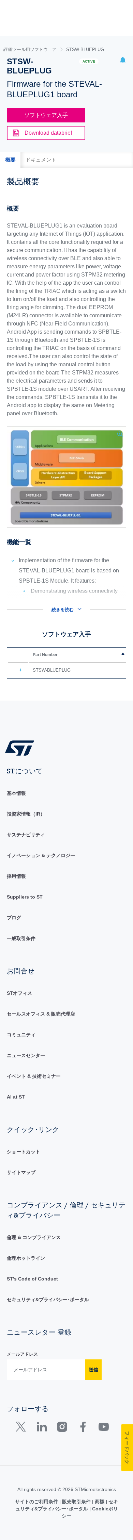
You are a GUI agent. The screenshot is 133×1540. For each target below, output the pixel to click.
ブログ (14, 917)
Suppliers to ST (25, 897)
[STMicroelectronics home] (22, 748)
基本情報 (16, 793)
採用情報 (16, 876)
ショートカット (23, 1151)
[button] (122, 61)
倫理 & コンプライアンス (34, 1237)
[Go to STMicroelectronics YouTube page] (103, 1428)
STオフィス (19, 993)
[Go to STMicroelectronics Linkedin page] (41, 1428)
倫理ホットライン (26, 1258)
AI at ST (16, 1097)
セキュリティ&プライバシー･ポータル (48, 1299)
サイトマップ (21, 1172)
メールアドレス (22, 1354)
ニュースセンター (26, 1055)
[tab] (10, 160)
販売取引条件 (76, 1501)
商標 (99, 1501)
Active (89, 61)
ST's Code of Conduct (32, 1279)
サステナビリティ (26, 834)
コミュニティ (21, 1034)
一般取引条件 (21, 938)
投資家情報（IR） (26, 814)
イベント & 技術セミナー (34, 1076)
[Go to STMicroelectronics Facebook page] (82, 1428)
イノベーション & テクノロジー (41, 855)
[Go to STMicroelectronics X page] (22, 1428)
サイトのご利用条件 (37, 1501)
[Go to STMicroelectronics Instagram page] (62, 1428)
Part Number (45, 654)
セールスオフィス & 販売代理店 (41, 1014)
